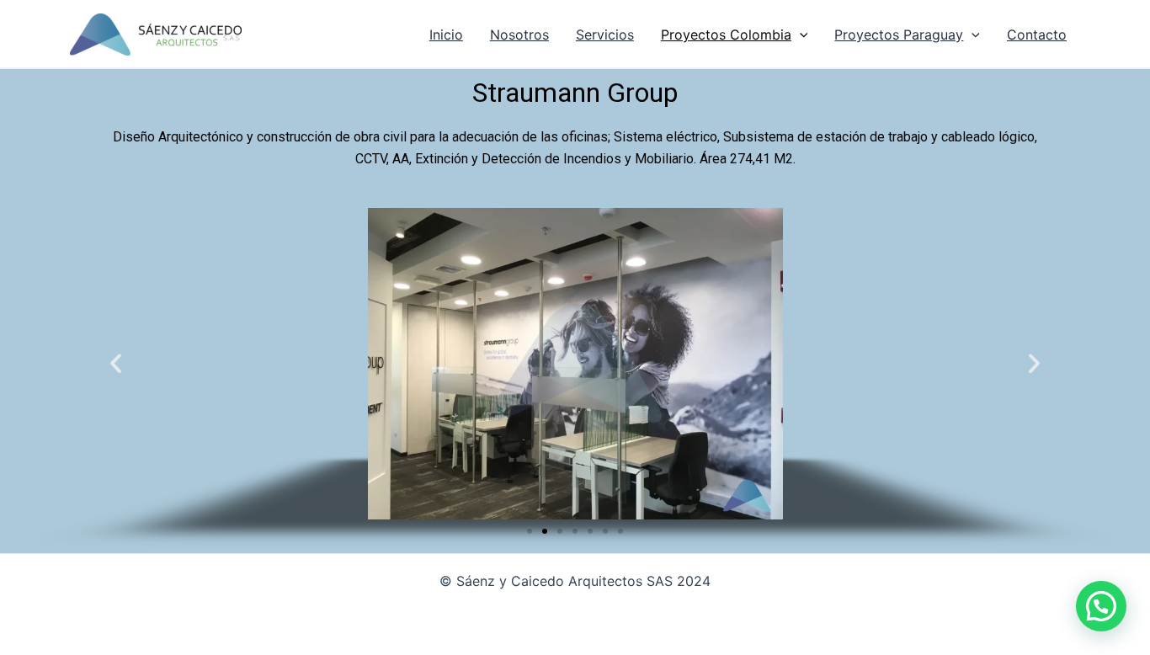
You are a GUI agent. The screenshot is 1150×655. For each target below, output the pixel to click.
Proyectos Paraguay (898, 34)
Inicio (446, 34)
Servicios (605, 34)
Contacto (1037, 34)
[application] (799, 34)
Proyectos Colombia (726, 34)
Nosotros (519, 34)
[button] (529, 531)
